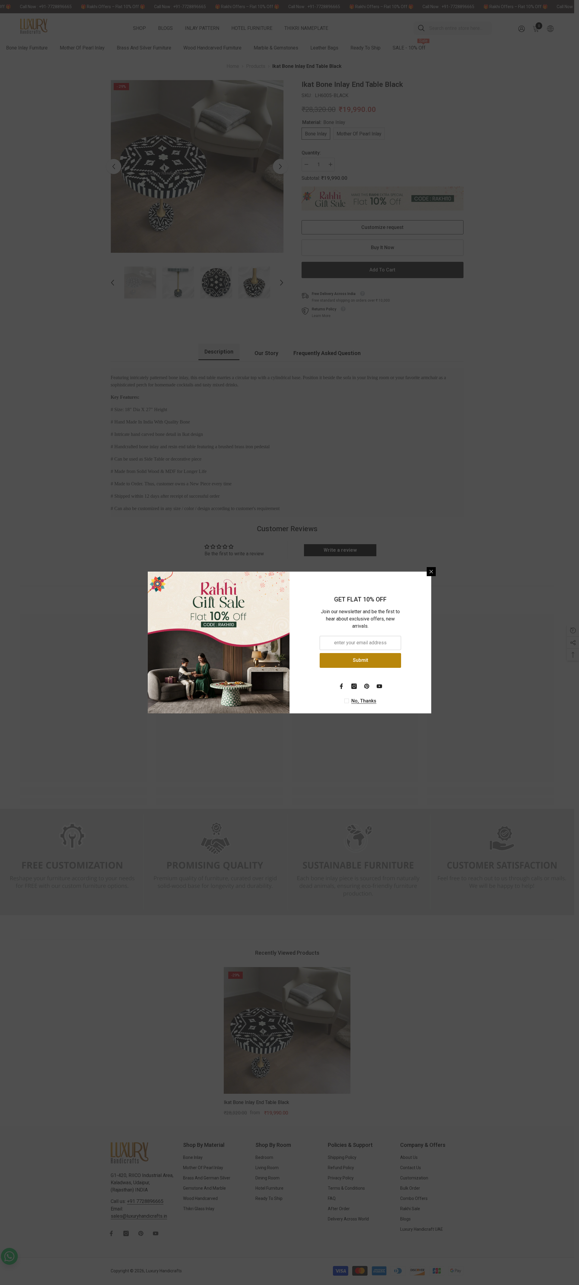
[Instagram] (354, 686)
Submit (360, 660)
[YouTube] (379, 686)
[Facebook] (341, 686)
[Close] (431, 571)
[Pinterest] (366, 686)
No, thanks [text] (363, 701)
